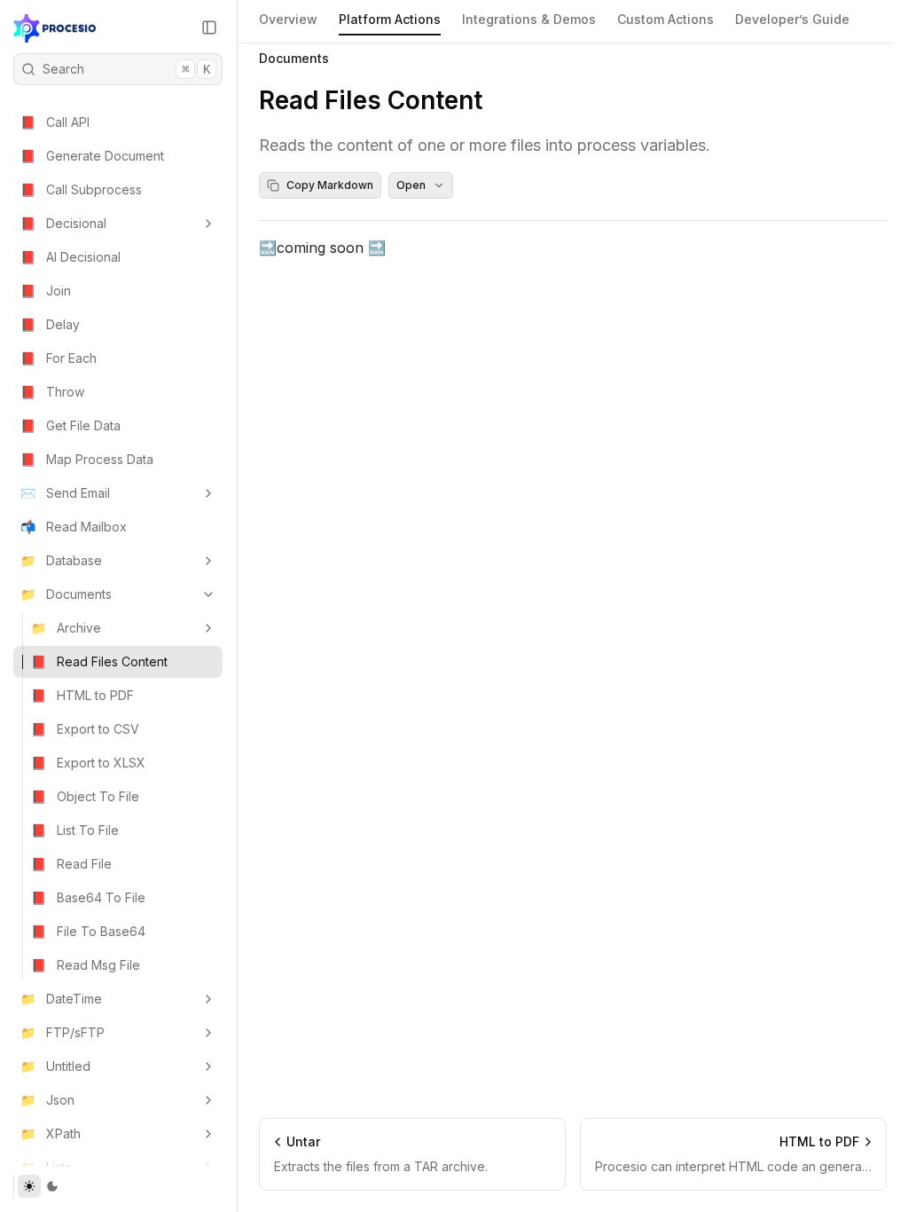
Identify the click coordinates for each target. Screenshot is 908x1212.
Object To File (85, 796)
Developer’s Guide (792, 19)
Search (126, 68)
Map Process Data (86, 459)
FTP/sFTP (62, 1032)
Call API (55, 122)
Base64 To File (88, 897)
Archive (66, 627)
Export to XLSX (88, 762)
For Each (58, 358)
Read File (71, 863)
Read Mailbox (73, 526)
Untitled (55, 1066)
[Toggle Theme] (40, 1186)
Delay (50, 324)
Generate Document (92, 155)
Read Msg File (85, 964)
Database (61, 560)
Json (47, 1099)
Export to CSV (85, 728)
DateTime (61, 998)
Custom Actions (665, 19)
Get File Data (70, 425)
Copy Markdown (329, 185)
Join (45, 290)
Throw (52, 391)
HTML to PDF (82, 695)
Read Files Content (99, 661)
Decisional (63, 223)
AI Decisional (70, 256)
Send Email (65, 492)
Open (411, 185)
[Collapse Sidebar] (209, 27)
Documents (66, 594)
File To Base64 (88, 931)
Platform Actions (390, 19)
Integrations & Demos (529, 19)
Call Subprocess (81, 189)
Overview (288, 19)
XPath (50, 1133)
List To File (75, 830)
